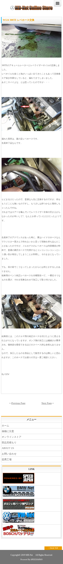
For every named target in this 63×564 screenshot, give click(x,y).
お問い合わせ (9, 454)
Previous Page (18, 403)
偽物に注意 (8, 431)
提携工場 (7, 459)
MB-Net (29, 555)
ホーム (5, 425)
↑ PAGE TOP (53, 548)
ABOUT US (8, 448)
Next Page (46, 403)
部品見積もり (9, 442)
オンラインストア (11, 437)
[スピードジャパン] (31, 478)
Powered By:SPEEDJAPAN (31, 559)
